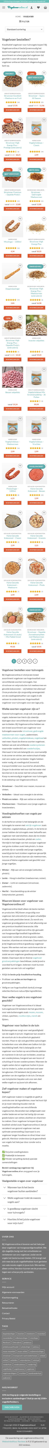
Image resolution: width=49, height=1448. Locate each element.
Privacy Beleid (8, 1318)
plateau (36, 1347)
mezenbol (41, 1334)
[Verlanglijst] (38, 7)
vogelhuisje (7, 1369)
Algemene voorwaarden (13, 1292)
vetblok (42, 1356)
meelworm (31, 1334)
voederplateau (19, 1364)
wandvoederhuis (34, 1373)
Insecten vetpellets (36, 341)
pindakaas (28, 1342)
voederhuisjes (33, 748)
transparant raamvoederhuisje (25, 1356)
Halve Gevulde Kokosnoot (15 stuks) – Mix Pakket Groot (13, 634)
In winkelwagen (12, 110)
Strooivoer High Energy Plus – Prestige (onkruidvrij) (13, 145)
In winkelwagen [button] (36, 159)
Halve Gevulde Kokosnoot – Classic (12, 537)
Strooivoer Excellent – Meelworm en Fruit (13, 97)
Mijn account (8, 1287)
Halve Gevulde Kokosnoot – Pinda (36, 584)
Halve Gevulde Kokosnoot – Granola (36, 537)
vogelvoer (30, 1369)
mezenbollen (8, 1338)
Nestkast (6, 1342)
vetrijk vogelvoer (33, 825)
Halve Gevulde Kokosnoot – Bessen (36, 490)
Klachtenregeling (10, 1297)
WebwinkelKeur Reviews (14, 1441)
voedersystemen (37, 745)
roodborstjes (25, 1015)
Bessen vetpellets (12, 392)
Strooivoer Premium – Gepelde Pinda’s (12, 193)
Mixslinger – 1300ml (12, 242)
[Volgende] (35, 661)
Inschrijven (12, 1407)
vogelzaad (39, 738)
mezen (32, 1012)
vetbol (5, 1360)
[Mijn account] (31, 7)
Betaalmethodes (9, 1308)
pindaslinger (26, 1347)
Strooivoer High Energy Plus (36, 243)
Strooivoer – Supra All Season (36, 97)
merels (34, 1015)
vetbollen (6, 738)
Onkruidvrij (17, 1342)
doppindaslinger (9, 1334)
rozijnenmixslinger (37, 1351)
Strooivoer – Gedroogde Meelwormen (36, 194)
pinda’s (15, 738)
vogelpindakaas (26, 738)
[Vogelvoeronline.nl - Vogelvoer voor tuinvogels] (17, 7)
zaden (38, 839)
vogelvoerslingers (10, 1373)
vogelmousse (19, 1369)
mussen (39, 1012)
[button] (3, 7)
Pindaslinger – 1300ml (13, 490)
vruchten (22, 1373)
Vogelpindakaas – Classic (36, 144)
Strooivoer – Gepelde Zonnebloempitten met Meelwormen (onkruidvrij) (36, 635)
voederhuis (7, 1364)
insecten (21, 1334)
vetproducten (25, 1360)
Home (18, 16)
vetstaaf (36, 1360)
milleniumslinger (21, 1338)
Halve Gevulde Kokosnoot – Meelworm (13, 585)
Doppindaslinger (13, 289)
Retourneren (8, 1302)
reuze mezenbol (9, 1351)
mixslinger (34, 1338)
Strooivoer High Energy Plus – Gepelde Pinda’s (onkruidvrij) (12, 344)
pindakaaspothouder (11, 1347)
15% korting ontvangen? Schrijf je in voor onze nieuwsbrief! (24, 1)
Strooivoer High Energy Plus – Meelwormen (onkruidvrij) (36, 292)
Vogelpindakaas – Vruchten (36, 443)
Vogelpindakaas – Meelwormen (12, 443)
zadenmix (6, 1378)
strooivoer (28, 731)
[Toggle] (4, 1188)
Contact (6, 1313)
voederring (32, 1364)
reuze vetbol (22, 1351)
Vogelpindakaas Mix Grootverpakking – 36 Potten (36, 394)
